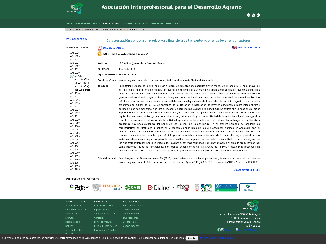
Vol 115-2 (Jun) (82, 86)
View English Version (248, 47)
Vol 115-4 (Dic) (82, 79)
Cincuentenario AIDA (75, 209)
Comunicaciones (131, 209)
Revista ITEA (111, 23)
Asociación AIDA (73, 205)
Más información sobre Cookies (216, 237)
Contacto (156, 23)
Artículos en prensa (76, 39)
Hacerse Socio (72, 221)
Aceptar (192, 238)
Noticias (69, 225)
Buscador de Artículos (105, 229)
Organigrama (72, 213)
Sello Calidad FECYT (104, 213)
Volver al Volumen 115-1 (247, 170)
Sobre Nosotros (86, 23)
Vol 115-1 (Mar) (82, 89)
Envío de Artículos (103, 221)
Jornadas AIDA (134, 23)
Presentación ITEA (103, 205)
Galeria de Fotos (73, 229)
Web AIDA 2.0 (72, 234)
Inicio (69, 23)
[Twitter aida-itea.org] (253, 14)
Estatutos (69, 217)
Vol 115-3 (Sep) (82, 83)
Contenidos (100, 217)
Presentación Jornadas (134, 205)
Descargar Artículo (113, 48)
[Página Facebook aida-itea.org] (248, 14)
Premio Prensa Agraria (105, 225)
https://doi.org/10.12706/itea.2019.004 (126, 53)
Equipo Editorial (102, 209)
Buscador (172, 23)
